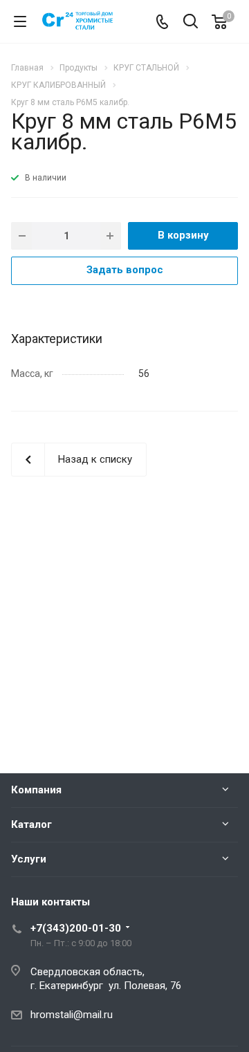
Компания (36, 790)
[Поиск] (190, 22)
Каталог (31, 824)
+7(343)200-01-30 (75, 928)
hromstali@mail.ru (71, 1014)
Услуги (28, 859)
